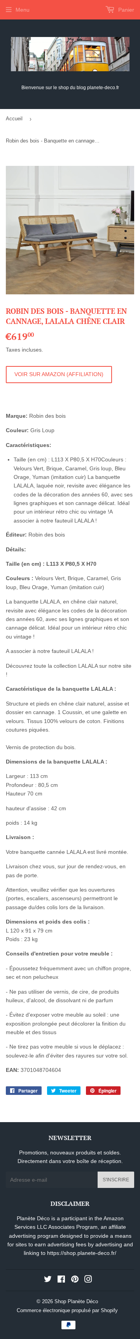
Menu (23, 10)
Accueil (14, 118)
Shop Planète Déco (76, 1301)
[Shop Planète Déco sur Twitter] (48, 1280)
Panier (125, 10)
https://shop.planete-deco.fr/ (81, 1253)
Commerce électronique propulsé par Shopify (67, 1310)
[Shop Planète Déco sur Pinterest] (75, 1280)
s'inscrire (116, 1179)
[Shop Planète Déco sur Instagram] (88, 1280)
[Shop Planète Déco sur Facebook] (61, 1280)
